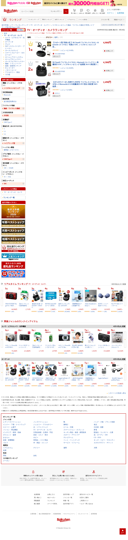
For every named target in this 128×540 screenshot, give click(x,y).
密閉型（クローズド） (12, 150)
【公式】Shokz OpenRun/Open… (117, 379)
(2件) (12, 311)
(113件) (106, 386)
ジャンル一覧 (105, 19)
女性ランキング (59, 19)
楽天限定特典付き (10, 101)
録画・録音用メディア (13, 66)
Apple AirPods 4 (103, 378)
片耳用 (6, 115)
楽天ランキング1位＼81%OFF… (64, 304)
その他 (7, 74)
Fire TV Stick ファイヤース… (117, 304)
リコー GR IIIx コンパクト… (104, 346)
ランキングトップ (33, 19)
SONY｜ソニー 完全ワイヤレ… (103, 304)
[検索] (66, 11)
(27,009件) (54, 386)
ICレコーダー (10, 68)
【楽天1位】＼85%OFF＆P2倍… (50, 379)
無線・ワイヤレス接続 (12, 108)
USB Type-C (8, 122)
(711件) (53, 311)
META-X (57, 93)
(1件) (65, 353)
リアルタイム (71, 19)
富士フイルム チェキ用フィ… (90, 346)
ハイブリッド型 (9, 143)
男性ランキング (47, 19)
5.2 (5, 134)
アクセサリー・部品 (12, 72)
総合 (5, 33)
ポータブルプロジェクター (15, 61)
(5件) (105, 311)
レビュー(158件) (66, 90)
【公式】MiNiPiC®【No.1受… (77, 346)
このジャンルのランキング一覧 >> (112, 25)
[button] (81, 11)
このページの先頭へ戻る (117, 393)
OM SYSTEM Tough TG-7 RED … (11, 304)
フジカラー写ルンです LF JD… (50, 346)
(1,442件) (119, 386)
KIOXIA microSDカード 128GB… (50, 304)
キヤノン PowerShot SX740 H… (11, 346)
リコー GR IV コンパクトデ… (24, 346)
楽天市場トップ (7, 25)
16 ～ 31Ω (7, 177)
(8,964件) (40, 311)
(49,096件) (67, 311)
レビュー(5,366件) (67, 68)
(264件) (66, 386)
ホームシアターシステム (14, 57)
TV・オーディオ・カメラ (40, 25)
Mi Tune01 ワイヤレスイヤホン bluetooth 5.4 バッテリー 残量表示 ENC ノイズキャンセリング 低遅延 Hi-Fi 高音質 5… (75, 63)
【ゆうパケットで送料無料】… (24, 304)
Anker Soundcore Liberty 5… (90, 304)
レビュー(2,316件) (67, 50)
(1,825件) (119, 311)
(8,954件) (27, 386)
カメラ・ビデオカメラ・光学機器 (15, 39)
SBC (5, 184)
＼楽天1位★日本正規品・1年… (77, 379)
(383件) (93, 311)
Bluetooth (7, 95)
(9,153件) (80, 353)
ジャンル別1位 (82, 19)
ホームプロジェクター (13, 59)
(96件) (39, 386)
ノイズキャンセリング (12, 88)
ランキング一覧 (9, 197)
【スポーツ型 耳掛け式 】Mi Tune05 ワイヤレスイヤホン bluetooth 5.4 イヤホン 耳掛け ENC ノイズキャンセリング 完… (75, 45)
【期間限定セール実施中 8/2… (77, 304)
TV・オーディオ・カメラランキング (47, 30)
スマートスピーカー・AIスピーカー (15, 54)
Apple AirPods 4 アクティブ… (64, 379)
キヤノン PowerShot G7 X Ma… (64, 346)
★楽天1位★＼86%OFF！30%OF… (37, 305)
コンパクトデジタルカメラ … (116, 346)
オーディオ (9, 42)
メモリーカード (10, 70)
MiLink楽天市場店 (60, 53)
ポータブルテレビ (11, 50)
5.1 (5, 131)
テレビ (7, 44)
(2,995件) (80, 386)
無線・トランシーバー (13, 63)
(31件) (79, 311)
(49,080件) (14, 386)
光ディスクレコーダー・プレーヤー (15, 47)
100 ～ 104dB (8, 168)
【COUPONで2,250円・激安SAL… (38, 379)
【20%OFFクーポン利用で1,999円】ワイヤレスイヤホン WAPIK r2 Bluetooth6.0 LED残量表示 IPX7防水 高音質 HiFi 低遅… (75, 84)
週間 (56, 37)
